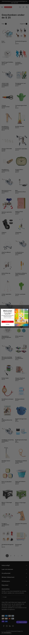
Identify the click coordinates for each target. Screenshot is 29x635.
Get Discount (7, 321)
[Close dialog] (27, 309)
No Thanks (7, 324)
